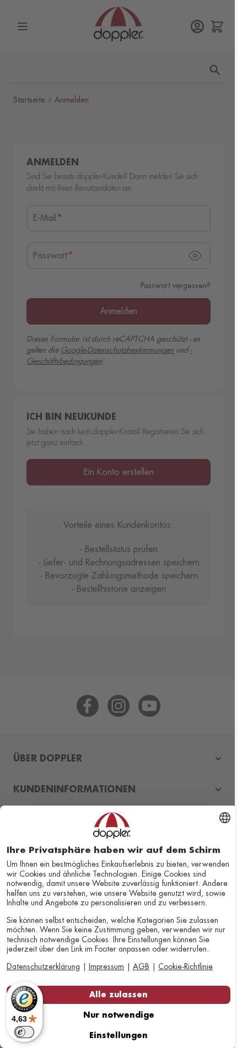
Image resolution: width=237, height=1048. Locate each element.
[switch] (24, 1032)
